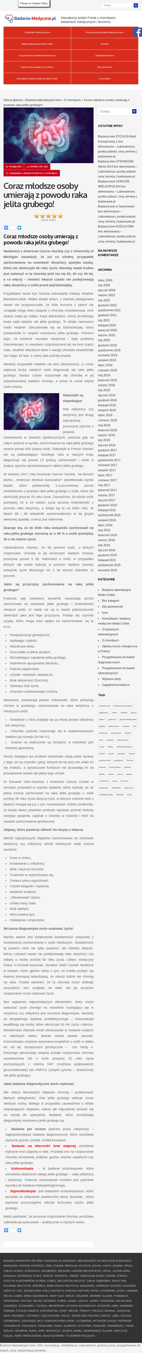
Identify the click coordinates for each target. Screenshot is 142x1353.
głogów (102, 726)
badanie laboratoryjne (123, 706)
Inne (105, 612)
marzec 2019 (106, 385)
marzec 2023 (106, 295)
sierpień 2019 (107, 360)
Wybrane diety (111, 679)
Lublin (101, 747)
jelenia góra (114, 726)
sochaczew (104, 781)
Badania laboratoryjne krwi (43, 100)
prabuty (102, 767)
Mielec (110, 747)
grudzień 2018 (107, 400)
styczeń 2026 (106, 290)
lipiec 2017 (105, 475)
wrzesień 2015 (107, 570)
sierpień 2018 (107, 410)
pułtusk (127, 767)
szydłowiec (103, 788)
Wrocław (120, 795)
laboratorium (122, 740)
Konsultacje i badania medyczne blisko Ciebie (37, 79)
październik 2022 (109, 310)
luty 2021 (104, 320)
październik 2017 (109, 460)
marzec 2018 (106, 435)
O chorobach (105, 79)
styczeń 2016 (106, 550)
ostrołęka (121, 754)
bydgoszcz (103, 713)
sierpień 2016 (107, 520)
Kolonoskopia (22, 1168)
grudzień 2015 (107, 555)
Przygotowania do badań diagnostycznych (105, 32)
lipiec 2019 (105, 365)
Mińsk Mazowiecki (124, 747)
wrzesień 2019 (107, 355)
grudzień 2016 (107, 505)
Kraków (128, 733)
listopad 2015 (107, 560)
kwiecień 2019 (107, 380)
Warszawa (116, 788)
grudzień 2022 (107, 305)
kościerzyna (116, 733)
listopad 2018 (107, 405)
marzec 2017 (106, 495)
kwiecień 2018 (107, 430)
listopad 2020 (107, 325)
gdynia (134, 713)
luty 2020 (104, 340)
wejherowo (128, 788)
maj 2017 (104, 485)
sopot (114, 781)
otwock (132, 754)
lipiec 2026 (105, 280)
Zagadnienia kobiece (104, 55)
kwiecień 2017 (107, 490)
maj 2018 (104, 425)
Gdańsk (124, 713)
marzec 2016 (106, 540)
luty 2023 (104, 300)
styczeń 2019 (106, 395)
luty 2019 (104, 390)
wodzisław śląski (106, 795)
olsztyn (102, 754)
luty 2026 (104, 285)
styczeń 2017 (106, 500)
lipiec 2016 (105, 525)
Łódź (129, 795)
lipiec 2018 (105, 415)
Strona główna (13, 100)
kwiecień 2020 (107, 330)
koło (135, 726)
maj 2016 (104, 530)
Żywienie (105, 44)
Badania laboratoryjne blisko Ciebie (37, 44)
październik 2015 (109, 565)
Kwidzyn (110, 740)
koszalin (126, 726)
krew (101, 740)
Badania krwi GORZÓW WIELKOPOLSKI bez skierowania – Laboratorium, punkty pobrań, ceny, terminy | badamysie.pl (117, 191)
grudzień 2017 (107, 450)
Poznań (130, 760)
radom (111, 774)
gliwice (102, 719)
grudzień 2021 (107, 315)
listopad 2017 (107, 455)
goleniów (112, 719)
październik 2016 (109, 515)
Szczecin (124, 781)
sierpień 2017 (107, 470)
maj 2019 (104, 375)
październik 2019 (109, 350)
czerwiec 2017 (107, 480)
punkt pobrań (115, 767)
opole (111, 754)
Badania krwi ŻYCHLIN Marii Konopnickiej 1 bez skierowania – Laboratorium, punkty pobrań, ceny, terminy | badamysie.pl (117, 146)
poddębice (118, 760)
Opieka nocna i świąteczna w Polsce (37, 67)
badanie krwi (104, 706)
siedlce (129, 774)
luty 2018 (104, 440)
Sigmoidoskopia (23, 1191)
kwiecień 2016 (107, 535)
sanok (120, 774)
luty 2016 (104, 545)
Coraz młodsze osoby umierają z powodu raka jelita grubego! (45, 194)
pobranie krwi (104, 760)
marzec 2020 (106, 335)
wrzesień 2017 (107, 465)
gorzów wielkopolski (128, 719)
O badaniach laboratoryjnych (37, 32)
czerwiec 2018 (107, 420)
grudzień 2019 (107, 345)
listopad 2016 (107, 510)
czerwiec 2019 (107, 370)
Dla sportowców (104, 67)
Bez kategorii (110, 600)
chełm (114, 713)
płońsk (102, 774)
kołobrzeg (103, 733)
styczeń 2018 (106, 445)
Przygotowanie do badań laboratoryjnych (37, 55)
